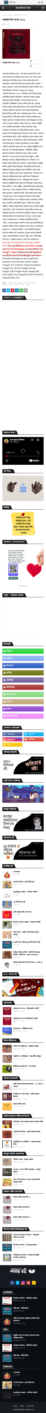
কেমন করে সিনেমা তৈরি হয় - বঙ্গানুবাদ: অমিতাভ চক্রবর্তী (26, 1236)
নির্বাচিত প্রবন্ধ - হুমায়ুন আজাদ (23, 1159)
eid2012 (19, 282)
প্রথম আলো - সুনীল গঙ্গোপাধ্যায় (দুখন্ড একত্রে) (26, 933)
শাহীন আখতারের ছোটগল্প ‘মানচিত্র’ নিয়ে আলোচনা (26, 1319)
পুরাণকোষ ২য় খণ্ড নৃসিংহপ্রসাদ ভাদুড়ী (25, 1018)
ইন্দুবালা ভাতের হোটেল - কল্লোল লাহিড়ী (26, 922)
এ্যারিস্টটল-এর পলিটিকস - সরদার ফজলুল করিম (27, 1143)
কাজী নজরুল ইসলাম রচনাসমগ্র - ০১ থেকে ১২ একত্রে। (28, 1085)
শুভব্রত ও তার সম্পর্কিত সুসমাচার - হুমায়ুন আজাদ (26, 1171)
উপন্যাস (9, 666)
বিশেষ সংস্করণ (12, 716)
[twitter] (34, 734)
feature (26, 282)
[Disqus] (23, 332)
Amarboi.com (23, 8)
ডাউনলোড (10, 694)
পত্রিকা (22, 284)
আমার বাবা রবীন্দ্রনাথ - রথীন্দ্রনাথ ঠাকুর (26, 1046)
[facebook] (12, 734)
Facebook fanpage (15, 249)
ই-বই (10, 284)
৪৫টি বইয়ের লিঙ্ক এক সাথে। (22, 912)
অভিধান (9, 658)
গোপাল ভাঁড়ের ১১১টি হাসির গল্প (23, 882)
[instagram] (12, 739)
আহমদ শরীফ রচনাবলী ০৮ (21, 1197)
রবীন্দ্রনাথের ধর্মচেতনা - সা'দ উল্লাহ (24, 1066)
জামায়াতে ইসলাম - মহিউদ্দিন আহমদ (25, 1298)
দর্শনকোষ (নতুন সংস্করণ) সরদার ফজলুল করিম (28, 1121)
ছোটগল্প (9, 680)
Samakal (5, 284)
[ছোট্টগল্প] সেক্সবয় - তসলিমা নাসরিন (25, 892)
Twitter (32, 246)
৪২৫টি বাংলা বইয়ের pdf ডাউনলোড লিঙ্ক (26, 942)
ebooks (9, 282)
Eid (15, 282)
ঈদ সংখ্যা (16, 284)
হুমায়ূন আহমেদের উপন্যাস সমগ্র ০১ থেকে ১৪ (28, 962)
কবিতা (9, 673)
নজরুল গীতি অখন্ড (19, 1104)
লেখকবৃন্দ (16, 872)
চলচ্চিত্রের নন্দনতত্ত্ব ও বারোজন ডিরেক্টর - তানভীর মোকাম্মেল (26, 1256)
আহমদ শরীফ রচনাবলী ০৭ (21, 1207)
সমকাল (10, 15)
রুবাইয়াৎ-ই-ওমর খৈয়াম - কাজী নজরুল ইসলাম (26, 1095)
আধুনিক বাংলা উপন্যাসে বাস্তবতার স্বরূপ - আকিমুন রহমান (27, 1336)
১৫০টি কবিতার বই (19, 902)
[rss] (12, 745)
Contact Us (30, 1406)
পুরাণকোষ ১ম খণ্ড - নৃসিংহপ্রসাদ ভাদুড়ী (26, 1008)
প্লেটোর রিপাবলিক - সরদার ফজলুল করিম (26, 1132)
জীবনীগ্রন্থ (10, 687)
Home (4, 15)
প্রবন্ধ (8, 709)
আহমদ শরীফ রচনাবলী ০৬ (22, 1217)
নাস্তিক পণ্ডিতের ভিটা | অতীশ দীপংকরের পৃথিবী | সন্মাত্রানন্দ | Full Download (26, 953)
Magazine (33, 282)
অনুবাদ (9, 651)
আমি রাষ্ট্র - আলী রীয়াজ (20, 1308)
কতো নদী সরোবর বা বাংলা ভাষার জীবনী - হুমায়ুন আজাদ (27, 1181)
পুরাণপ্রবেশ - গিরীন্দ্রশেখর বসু (22, 1028)
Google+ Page (9, 252)
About (22, 1406)
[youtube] (34, 739)
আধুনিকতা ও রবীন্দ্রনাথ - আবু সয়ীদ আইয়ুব (27, 1056)
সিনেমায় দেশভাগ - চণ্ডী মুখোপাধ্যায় (25, 1245)
